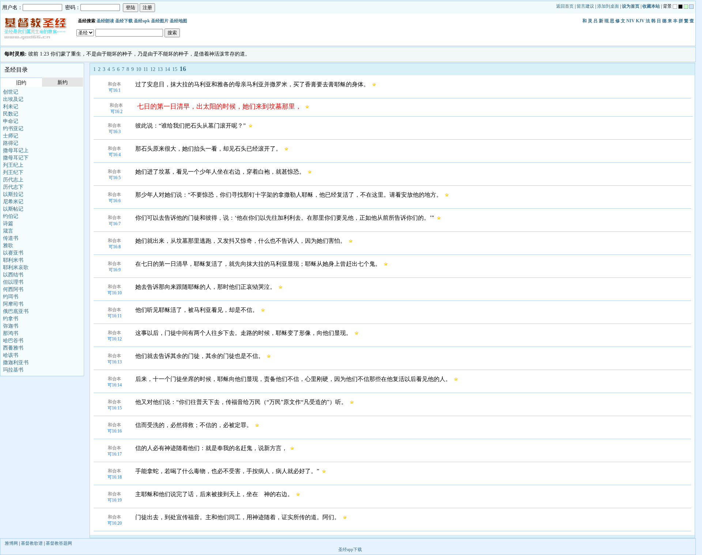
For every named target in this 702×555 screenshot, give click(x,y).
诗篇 (8, 223)
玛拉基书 (13, 370)
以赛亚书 (13, 253)
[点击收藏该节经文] (374, 84)
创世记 (10, 92)
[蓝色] (691, 6)
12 (152, 69)
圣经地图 (178, 20)
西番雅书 (13, 348)
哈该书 (10, 355)
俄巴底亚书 (16, 311)
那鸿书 (10, 333)
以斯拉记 (13, 194)
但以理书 (13, 282)
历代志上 (13, 179)
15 (174, 69)
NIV (630, 20)
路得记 (10, 143)
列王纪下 (13, 172)
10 (138, 69)
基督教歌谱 (32, 543)
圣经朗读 (105, 20)
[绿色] (686, 6)
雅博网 (11, 543)
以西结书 (13, 275)
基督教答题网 (59, 543)
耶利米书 (13, 260)
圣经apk (142, 20)
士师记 (10, 136)
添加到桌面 (608, 6)
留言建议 (585, 6)
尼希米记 (13, 201)
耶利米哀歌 (16, 267)
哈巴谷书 (13, 340)
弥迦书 (10, 326)
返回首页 (565, 6)
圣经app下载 (350, 549)
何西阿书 (13, 289)
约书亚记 (13, 128)
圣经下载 (124, 20)
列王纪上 (13, 165)
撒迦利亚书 (16, 362)
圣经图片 (160, 20)
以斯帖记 (13, 209)
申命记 (10, 121)
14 (167, 69)
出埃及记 (13, 99)
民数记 (10, 114)
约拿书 (10, 318)
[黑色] (680, 6)
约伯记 (10, 216)
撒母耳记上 (16, 150)
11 (145, 69)
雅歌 (8, 245)
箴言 (8, 231)
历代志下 (13, 187)
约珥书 (10, 296)
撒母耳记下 (16, 158)
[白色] (675, 6)
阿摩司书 (13, 304)
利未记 (10, 106)
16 (183, 68)
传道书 (10, 238)
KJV (640, 20)
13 (160, 69)
